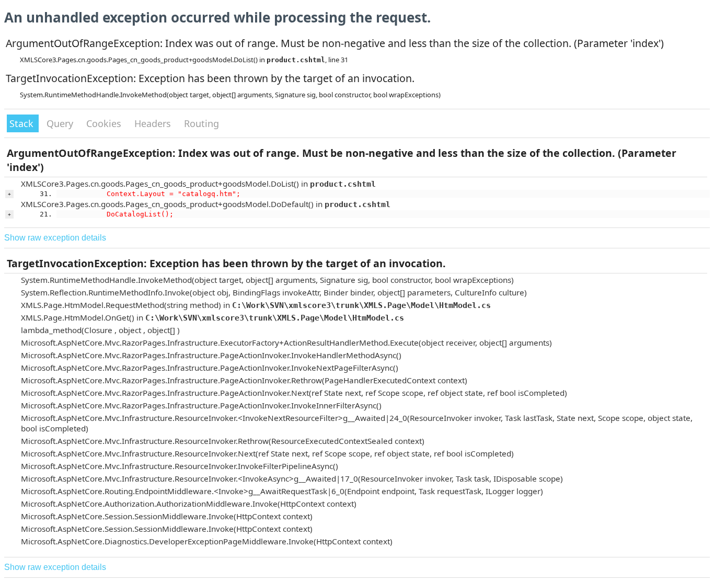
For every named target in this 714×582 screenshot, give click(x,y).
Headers (154, 123)
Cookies (105, 123)
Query (61, 123)
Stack (22, 123)
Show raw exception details (55, 237)
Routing (201, 123)
